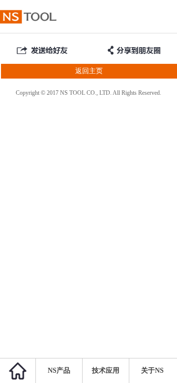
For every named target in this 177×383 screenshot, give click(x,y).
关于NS (152, 370)
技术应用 (105, 370)
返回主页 (89, 71)
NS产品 (59, 370)
